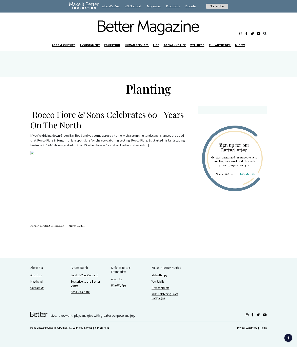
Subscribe (247, 174)
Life (156, 45)
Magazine (154, 6)
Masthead (36, 281)
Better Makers (160, 288)
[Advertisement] (232, 229)
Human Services (137, 45)
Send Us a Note (80, 292)
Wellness (197, 45)
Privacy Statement (247, 327)
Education (112, 45)
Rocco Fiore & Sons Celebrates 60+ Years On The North (107, 120)
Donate (190, 6)
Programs (173, 6)
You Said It (158, 281)
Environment (90, 45)
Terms (263, 327)
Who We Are (118, 285)
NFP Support (133, 6)
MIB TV (240, 45)
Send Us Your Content (84, 275)
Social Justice (174, 45)
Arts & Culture (63, 45)
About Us (36, 275)
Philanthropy (220, 45)
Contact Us (37, 288)
